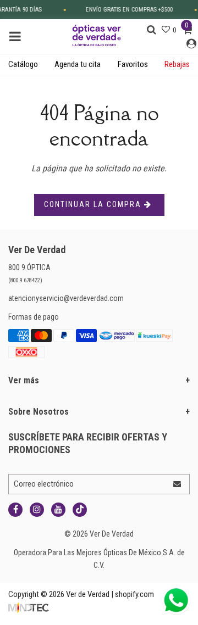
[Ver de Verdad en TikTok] (80, 510)
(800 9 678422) (25, 280)
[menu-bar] (17, 36)
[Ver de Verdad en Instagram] (37, 510)
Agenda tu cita (77, 64)
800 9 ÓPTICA (29, 267)
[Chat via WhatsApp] (176, 600)
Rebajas (177, 64)
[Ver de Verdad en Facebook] (15, 510)
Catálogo (23, 64)
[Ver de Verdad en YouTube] (58, 510)
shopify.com (134, 594)
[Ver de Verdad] (97, 34)
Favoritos (133, 64)
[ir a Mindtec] (28, 607)
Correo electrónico (44, 484)
